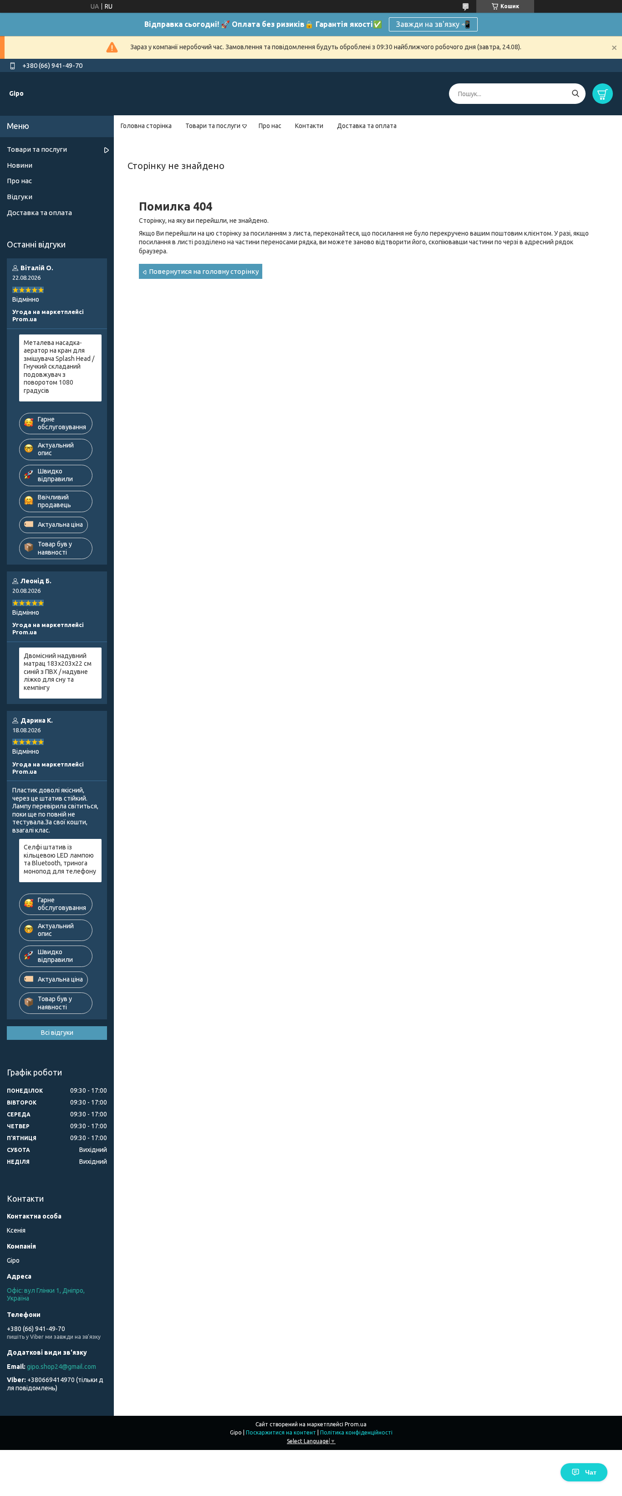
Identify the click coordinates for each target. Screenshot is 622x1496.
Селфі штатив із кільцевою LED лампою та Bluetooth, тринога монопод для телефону (60, 859)
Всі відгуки (57, 1032)
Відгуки (19, 196)
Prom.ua (356, 1424)
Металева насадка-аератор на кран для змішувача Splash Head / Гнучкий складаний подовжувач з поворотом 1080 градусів (59, 366)
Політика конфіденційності (356, 1432)
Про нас (270, 125)
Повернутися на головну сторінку (204, 271)
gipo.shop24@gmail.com (61, 1366)
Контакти (309, 125)
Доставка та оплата (367, 125)
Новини (19, 165)
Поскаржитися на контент (281, 1432)
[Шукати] (575, 93)
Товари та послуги (212, 125)
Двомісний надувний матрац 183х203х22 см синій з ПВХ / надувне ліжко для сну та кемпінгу (58, 671)
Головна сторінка (146, 125)
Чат (591, 1472)
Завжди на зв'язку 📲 (433, 24)
